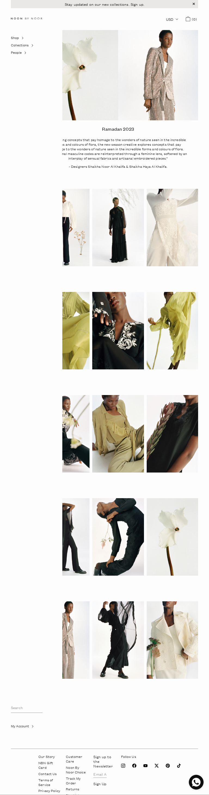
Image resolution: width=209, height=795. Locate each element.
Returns (72, 789)
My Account (26, 727)
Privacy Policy (49, 790)
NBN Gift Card (45, 765)
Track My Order (73, 780)
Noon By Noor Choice (75, 770)
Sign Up (20, 741)
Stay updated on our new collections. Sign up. (104, 4)
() (193, 19)
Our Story (46, 756)
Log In (18, 733)
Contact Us (47, 774)
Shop (21, 39)
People (22, 54)
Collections (22, 46)
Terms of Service (45, 782)
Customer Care (74, 759)
